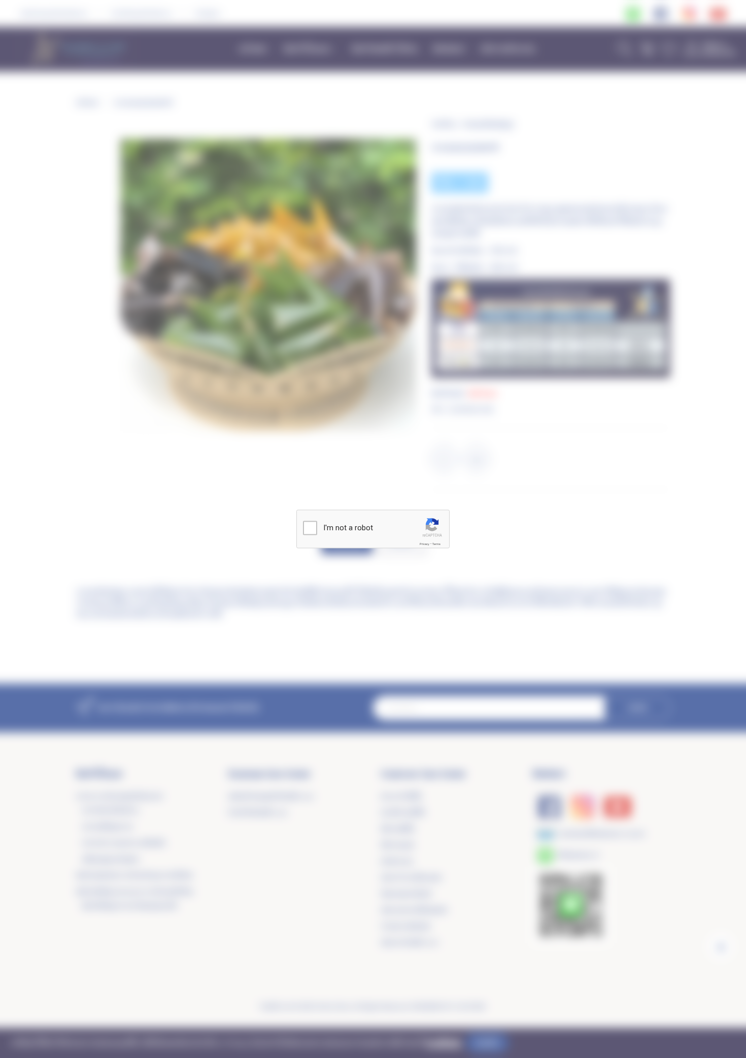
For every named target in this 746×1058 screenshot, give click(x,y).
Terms (436, 544)
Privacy (424, 544)
